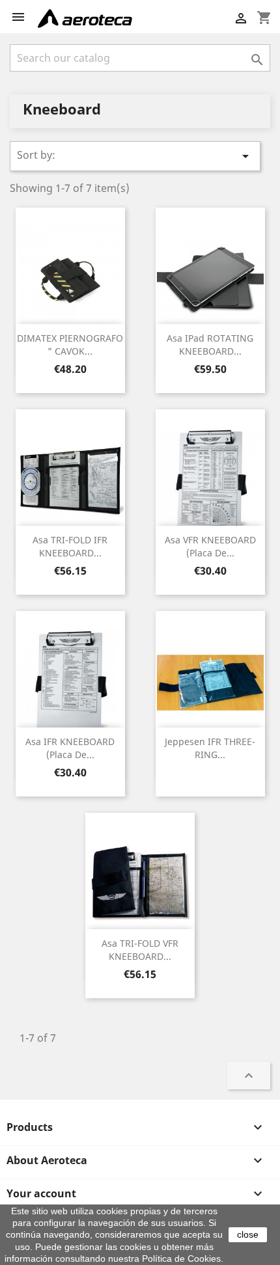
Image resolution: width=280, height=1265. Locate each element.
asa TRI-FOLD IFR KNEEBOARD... (70, 546)
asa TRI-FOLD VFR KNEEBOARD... (140, 949)
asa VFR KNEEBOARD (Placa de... (210, 546)
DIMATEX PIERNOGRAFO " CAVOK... (70, 344)
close (248, 1234)
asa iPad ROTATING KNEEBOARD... (210, 344)
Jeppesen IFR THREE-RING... (210, 748)
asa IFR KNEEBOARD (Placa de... (70, 748)
